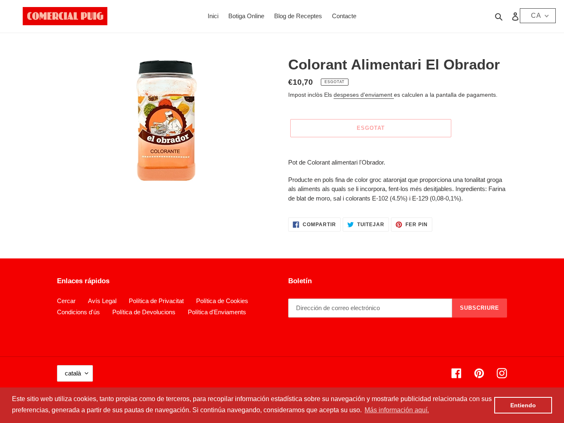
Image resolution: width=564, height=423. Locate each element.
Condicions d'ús (78, 311)
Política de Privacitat (156, 300)
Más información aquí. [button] (397, 409)
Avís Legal (102, 300)
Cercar (66, 300)
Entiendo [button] (523, 405)
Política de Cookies (222, 300)
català (73, 373)
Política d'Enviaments (217, 311)
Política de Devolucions (143, 311)
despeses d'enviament (364, 94)
